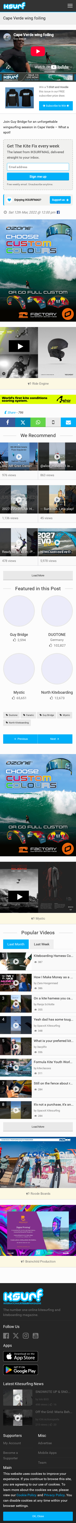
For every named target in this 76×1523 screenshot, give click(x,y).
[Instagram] (26, 1337)
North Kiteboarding (57, 692)
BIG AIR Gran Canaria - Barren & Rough (20, 466)
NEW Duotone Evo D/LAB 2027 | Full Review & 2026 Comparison (58, 552)
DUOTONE (57, 634)
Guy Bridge (19, 634)
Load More (38, 575)
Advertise (45, 1443)
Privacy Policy (54, 1495)
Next (53, 738)
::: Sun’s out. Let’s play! (57, 509)
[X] (16, 1337)
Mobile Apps (47, 1453)
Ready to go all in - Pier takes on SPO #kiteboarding (20, 552)
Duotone (13, 715)
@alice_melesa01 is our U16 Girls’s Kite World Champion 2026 (58, 466)
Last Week (41, 944)
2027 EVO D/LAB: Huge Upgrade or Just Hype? (20, 509)
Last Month (15, 944)
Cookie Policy (26, 1495)
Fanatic (30, 715)
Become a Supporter (10, 1455)
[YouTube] (35, 1337)
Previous (22, 738)
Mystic (19, 692)
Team (42, 1463)
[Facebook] (6, 1337)
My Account (12, 1443)
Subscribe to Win (56, 105)
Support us (58, 199)
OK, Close (38, 1516)
